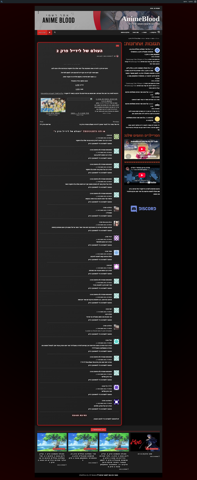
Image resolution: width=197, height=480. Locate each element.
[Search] (55, 32)
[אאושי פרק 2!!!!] (53, 105)
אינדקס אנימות (125, 32)
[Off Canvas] (158, 32)
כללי (117, 45)
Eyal (151, 49)
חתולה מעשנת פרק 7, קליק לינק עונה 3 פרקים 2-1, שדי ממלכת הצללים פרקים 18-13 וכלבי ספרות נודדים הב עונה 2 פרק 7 (52, 442)
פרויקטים (153, 32)
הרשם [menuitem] (185, 1)
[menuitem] (195, 1)
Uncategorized (154, 449)
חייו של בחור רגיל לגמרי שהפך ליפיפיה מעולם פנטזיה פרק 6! (99, 123)
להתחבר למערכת (111, 419)
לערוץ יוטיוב (42, 32)
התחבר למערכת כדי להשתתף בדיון (100, 143)
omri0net (108, 400)
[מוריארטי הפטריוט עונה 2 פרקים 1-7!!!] (105, 106)
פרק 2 (77, 85)
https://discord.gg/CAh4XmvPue (52, 93)
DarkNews (83, 475)
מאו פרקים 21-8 (145, 442)
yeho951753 (149, 118)
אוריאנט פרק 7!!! (45, 123)
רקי (115, 56)
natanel (150, 92)
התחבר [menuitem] (190, 1)
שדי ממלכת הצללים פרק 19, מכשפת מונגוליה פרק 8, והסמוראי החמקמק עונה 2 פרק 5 (144, 51)
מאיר (110, 251)
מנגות (145, 32)
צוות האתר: (135, 32)
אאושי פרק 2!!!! (53, 113)
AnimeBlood (140, 19)
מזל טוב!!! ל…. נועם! (80, 113)
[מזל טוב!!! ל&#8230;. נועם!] (80, 105)
